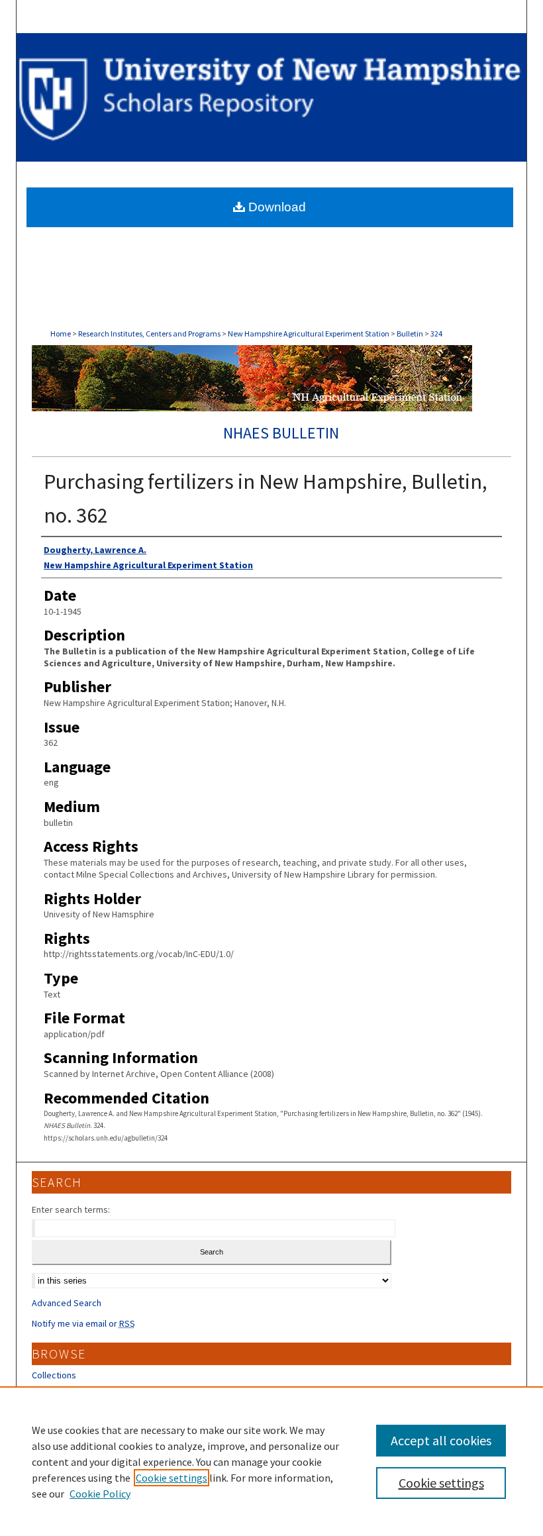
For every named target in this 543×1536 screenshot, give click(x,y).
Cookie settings (171, 1477)
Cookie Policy (100, 1493)
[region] (271, 1461)
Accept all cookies (441, 1440)
